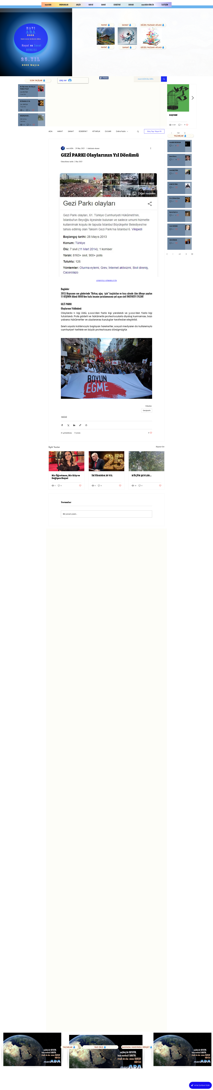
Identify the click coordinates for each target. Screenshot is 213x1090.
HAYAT (60, 131)
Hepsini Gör (160, 446)
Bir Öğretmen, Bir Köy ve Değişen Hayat (66, 477)
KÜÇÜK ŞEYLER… (141, 475)
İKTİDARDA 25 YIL (102, 475)
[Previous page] (173, 254)
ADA (50, 131)
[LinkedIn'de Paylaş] (74, 425)
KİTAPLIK (96, 131)
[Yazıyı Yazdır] (86, 425)
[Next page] (186, 254)
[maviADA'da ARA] (164, 79)
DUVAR (108, 131)
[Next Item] (193, 98)
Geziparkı (147, 410)
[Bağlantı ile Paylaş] (80, 425)
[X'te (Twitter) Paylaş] (68, 425)
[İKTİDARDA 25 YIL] (106, 461)
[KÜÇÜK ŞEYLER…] (146, 461)
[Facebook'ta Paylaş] (62, 425)
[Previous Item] (163, 98)
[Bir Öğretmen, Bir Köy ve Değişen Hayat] (66, 461)
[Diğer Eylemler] (150, 148)
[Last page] (192, 254)
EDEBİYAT (83, 131)
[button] (138, 131)
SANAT (71, 131)
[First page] (167, 254)
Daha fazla (120, 131)
